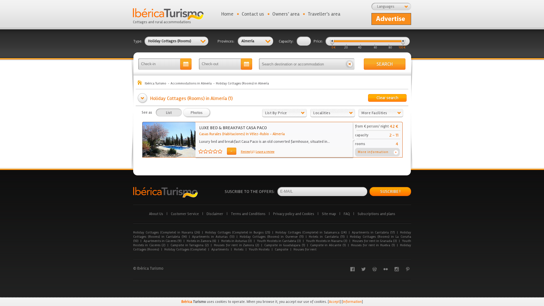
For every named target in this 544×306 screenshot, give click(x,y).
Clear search (387, 98)
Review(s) (247, 152)
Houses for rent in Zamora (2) (236, 245)
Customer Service (185, 214)
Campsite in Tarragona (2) (190, 245)
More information (373, 152)
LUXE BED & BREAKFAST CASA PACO (233, 127)
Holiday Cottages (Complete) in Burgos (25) (237, 232)
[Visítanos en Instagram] (396, 269)
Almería (279, 134)
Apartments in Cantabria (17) (373, 232)
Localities (321, 112)
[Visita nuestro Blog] (374, 269)
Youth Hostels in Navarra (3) (326, 241)
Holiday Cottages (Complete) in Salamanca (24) (311, 232)
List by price (276, 112)
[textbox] (302, 64)
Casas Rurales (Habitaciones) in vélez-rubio (234, 134)
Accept (334, 301)
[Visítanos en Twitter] (363, 269)
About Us (156, 214)
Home (227, 14)
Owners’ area (285, 14)
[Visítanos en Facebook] (352, 269)
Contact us (253, 14)
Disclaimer (215, 214)
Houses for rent (305, 249)
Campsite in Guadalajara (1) (284, 245)
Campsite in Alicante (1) (328, 245)
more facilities (374, 112)
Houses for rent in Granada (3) (374, 241)
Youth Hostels (259, 249)
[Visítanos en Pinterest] (407, 269)
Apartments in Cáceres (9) (162, 241)
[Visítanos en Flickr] (385, 269)
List (169, 112)
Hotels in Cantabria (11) (326, 237)
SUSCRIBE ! (390, 191)
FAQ (347, 214)
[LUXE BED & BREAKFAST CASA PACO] (169, 156)
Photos (197, 112)
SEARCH (385, 64)
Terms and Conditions (248, 214)
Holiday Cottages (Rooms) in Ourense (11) (272, 237)
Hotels (238, 249)
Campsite (281, 249)
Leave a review (265, 152)
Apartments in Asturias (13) (213, 237)
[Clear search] (349, 64)
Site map (329, 214)
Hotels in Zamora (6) (201, 241)
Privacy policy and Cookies (293, 214)
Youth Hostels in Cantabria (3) (279, 241)
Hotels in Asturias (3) (236, 241)
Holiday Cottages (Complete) (185, 249)
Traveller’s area (324, 14)
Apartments (220, 249)
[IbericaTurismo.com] (165, 192)
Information (352, 301)
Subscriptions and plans (376, 214)
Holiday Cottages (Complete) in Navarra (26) (166, 232)
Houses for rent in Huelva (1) (373, 245)
